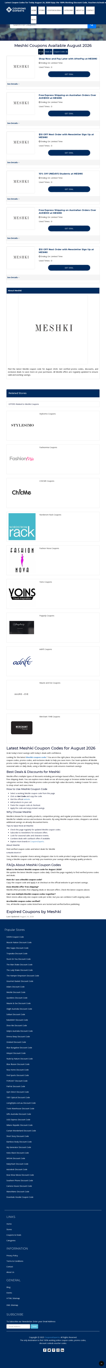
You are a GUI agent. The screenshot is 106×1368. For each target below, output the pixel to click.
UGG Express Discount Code (18, 1119)
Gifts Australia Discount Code (18, 1114)
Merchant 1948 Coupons (49, 716)
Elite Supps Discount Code (17, 948)
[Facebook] (44, 1350)
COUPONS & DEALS (54, 10)
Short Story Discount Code (17, 1136)
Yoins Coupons (45, 582)
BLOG (34, 20)
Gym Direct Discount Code (17, 1092)
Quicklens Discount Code (16, 998)
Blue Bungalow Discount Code (19, 1047)
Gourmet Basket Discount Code (19, 981)
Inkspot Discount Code (16, 1053)
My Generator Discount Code (18, 1147)
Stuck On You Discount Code (18, 959)
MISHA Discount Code (15, 1158)
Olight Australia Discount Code (19, 1009)
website (27, 799)
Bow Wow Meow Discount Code (20, 1175)
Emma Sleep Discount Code (18, 1036)
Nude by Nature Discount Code (19, 1058)
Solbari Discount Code (15, 1014)
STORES (41, 10)
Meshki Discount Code (15, 992)
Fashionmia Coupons (48, 447)
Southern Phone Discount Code (19, 1180)
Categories (11, 1240)
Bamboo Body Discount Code (19, 1141)
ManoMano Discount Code (17, 1191)
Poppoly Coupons (46, 615)
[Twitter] (49, 1350)
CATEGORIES (68, 10)
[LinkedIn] (62, 1350)
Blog (8, 1287)
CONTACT (90, 10)
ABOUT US (80, 10)
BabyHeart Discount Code (17, 1164)
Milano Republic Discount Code (19, 1125)
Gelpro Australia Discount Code (19, 1031)
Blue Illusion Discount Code (17, 1064)
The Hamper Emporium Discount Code (22, 975)
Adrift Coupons (45, 649)
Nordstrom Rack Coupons (50, 514)
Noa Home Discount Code (17, 1070)
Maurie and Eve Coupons (49, 683)
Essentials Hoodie (13, 1197)
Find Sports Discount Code (17, 1075)
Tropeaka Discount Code (16, 953)
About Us (10, 1272)
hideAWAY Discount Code (17, 1020)
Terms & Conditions (14, 1261)
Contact (9, 1266)
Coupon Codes (60, 52)
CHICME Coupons (46, 481)
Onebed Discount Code (16, 1042)
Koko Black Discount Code (17, 1153)
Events (9, 1293)
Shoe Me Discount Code (16, 1025)
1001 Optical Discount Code (18, 1097)
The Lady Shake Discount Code (19, 970)
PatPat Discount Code (15, 1086)
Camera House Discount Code (19, 1186)
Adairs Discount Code (15, 986)
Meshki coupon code (36, 757)
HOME (34, 10)
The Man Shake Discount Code (19, 964)
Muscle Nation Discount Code (19, 942)
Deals (48, 52)
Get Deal (69, 74)
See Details (12, 84)
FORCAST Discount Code (17, 1081)
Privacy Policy (12, 1255)
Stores (9, 1229)
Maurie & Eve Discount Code (18, 1003)
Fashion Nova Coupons (49, 548)
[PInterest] (53, 1350)
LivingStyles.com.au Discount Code (21, 1103)
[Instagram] (58, 1350)
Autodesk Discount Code (16, 1169)
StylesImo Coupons (47, 414)
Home (9, 1224)
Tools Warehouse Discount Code (20, 1108)
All (41, 52)
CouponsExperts (37, 841)
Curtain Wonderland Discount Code (21, 1130)
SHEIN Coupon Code (15, 937)
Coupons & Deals (13, 1235)
